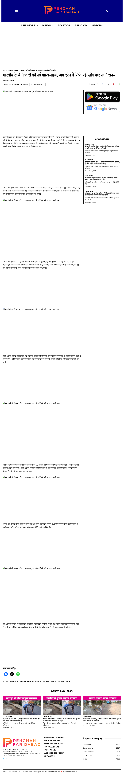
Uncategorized (15, 70)
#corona (14, 682)
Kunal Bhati (38, 84)
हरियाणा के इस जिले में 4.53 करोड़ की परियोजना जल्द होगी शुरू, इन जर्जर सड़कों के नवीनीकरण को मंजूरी (102, 147)
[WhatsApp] (118, 84)
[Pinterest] (113, 84)
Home (5, 70)
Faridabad (89, 160)
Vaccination (64, 682)
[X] (107, 84)
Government (90, 144)
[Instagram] (7, 759)
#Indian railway (26, 682)
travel (54, 682)
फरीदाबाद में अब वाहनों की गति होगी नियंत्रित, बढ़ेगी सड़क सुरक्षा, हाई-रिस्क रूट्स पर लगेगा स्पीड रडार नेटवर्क (102, 194)
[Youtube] (13, 759)
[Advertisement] (62, 47)
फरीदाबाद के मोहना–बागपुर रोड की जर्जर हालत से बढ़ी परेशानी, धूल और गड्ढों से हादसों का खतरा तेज (101, 178)
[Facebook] (102, 84)
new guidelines (42, 682)
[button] (107, 11)
